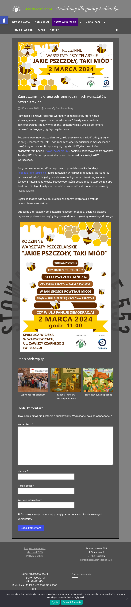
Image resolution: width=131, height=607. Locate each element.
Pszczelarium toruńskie (32, 172)
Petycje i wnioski (23, 29)
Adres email (26, 485)
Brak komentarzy (64, 108)
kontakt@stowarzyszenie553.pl (96, 560)
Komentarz (25, 424)
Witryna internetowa (30, 500)
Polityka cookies (34, 556)
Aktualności (42, 21)
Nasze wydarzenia (65, 21)
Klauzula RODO (35, 552)
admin (48, 108)
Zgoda (55, 602)
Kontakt (54, 29)
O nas (41, 29)
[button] (4, 20)
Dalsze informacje (72, 602)
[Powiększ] (107, 226)
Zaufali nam (93, 21)
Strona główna (21, 21)
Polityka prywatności (35, 548)
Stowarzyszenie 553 (38, 9)
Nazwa (23, 471)
